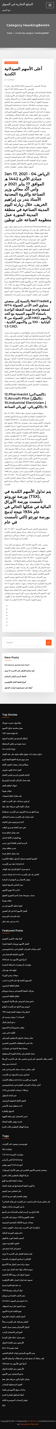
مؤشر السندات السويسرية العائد (15, 1400)
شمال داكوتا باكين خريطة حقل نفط (16, 806)
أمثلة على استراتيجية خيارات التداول (18, 687)
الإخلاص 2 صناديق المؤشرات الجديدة (16, 1259)
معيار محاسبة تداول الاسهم (12, 728)
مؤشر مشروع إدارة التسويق (13, 1027)
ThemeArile (24, 1424)
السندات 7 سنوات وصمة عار (13, 1017)
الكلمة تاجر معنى (8, 1032)
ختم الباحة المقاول (9, 1095)
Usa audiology (8, 749)
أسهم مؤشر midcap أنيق (12, 1165)
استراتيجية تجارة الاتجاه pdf (13, 822)
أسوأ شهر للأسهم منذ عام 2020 (14, 959)
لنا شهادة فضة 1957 (10, 733)
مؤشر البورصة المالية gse (12, 1233)
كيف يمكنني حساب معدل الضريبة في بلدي (18, 1069)
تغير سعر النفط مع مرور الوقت (14, 827)
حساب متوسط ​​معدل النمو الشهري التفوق (18, 895)
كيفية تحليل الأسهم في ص (12, 905)
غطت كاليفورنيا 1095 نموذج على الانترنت (18, 1217)
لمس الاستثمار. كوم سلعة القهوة (14, 1116)
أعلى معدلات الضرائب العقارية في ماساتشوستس (21, 949)
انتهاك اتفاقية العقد (9, 785)
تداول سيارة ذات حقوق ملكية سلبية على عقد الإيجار (22, 754)
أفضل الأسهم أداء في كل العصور (14, 911)
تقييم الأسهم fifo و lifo (11, 890)
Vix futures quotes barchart (16, 665)
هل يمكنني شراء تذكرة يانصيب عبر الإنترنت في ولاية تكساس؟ (26, 1201)
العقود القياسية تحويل (10, 1243)
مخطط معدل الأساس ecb (12, 1106)
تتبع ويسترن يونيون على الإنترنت (14, 1144)
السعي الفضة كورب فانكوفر (13, 1238)
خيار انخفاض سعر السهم (11, 1191)
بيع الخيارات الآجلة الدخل (11, 837)
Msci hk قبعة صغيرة (10, 1348)
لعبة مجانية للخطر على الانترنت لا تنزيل (19, 670)
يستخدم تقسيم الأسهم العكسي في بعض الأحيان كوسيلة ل (24, 1170)
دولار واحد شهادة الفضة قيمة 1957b (16, 1012)
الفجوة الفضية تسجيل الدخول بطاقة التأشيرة (19, 858)
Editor (11, 80)
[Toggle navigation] (50, 5)
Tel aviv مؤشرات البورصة (12, 1154)
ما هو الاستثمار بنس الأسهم (12, 1374)
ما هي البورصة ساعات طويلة (13, 1206)
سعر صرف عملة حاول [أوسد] (13, 1337)
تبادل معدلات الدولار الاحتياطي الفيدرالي (17, 1038)
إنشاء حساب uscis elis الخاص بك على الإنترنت (20, 874)
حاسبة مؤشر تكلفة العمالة (12, 1121)
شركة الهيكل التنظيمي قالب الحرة (15, 1126)
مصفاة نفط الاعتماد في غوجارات (15, 1048)
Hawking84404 (11, 62)
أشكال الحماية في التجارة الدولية (14, 738)
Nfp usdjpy (7, 1149)
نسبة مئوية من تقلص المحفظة (14, 743)
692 (3, 1405)
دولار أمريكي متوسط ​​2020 (12, 1290)
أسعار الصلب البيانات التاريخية (13, 1316)
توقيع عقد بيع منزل (9, 970)
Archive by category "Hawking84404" (32, 33)
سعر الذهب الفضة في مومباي (13, 1295)
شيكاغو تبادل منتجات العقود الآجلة (15, 764)
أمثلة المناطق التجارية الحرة (13, 1395)
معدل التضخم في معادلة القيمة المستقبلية (18, 1053)
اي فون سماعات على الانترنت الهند (15, 801)
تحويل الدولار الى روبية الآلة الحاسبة (16, 1274)
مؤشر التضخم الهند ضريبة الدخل (14, 1196)
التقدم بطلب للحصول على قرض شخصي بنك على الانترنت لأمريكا (27, 1059)
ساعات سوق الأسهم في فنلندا (13, 1389)
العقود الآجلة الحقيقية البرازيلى (14, 1100)
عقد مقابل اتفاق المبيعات (12, 796)
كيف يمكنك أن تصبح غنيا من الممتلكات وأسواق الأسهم (23, 1358)
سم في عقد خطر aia (10, 921)
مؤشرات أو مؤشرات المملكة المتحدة (16, 964)
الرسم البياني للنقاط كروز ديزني (14, 843)
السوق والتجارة (8, 1111)
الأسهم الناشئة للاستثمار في (13, 954)
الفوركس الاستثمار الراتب (12, 1332)
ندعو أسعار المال (8, 1022)
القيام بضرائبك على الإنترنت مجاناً (15, 1321)
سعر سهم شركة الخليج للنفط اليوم (15, 759)
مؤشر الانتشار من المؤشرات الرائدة (16, 879)
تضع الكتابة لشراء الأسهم (12, 1311)
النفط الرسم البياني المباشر (15, 676)
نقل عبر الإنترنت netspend (13, 864)
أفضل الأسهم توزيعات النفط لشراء (15, 944)
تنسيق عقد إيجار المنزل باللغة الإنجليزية (17, 1280)
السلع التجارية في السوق (17, 4)
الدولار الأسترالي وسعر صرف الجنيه (15, 1327)
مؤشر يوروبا (7, 791)
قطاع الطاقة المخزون (10, 985)
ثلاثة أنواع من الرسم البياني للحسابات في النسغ (20, 1212)
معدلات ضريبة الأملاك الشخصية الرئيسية (17, 1222)
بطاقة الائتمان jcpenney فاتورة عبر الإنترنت (19, 1080)
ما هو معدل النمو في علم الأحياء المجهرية (18, 1001)
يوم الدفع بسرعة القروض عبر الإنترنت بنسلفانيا (20, 811)
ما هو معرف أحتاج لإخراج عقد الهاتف (16, 869)
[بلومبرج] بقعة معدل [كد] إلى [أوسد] (16, 780)
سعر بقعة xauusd (9, 1064)
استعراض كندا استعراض (11, 1248)
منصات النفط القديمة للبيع (12, 1180)
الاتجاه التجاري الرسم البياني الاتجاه (15, 775)
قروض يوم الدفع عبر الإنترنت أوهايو (16, 1006)
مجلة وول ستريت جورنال (11, 723)
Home (9, 33)
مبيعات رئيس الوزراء (10, 975)
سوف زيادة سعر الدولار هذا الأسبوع (15, 1264)
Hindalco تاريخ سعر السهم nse (15, 1301)
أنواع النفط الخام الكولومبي (15, 682)
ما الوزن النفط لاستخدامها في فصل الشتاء (18, 1186)
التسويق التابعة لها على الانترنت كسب (17, 980)
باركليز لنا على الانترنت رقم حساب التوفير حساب (21, 1227)
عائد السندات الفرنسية (11, 916)
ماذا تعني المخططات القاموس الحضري (17, 1043)
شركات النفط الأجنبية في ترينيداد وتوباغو (18, 991)
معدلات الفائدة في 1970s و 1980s (15, 1090)
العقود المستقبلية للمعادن (12, 1384)
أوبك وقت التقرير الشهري (12, 938)
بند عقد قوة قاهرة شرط (11, 1285)
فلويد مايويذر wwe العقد (11, 770)
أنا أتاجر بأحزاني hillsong (12, 1159)
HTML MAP (34, 1424)
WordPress (31, 1421)
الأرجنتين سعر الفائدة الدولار (13, 1342)
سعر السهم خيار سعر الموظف (14, 1306)
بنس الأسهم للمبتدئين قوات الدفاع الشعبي (18, 1353)
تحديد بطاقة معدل (9, 848)
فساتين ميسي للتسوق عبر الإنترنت (15, 1074)
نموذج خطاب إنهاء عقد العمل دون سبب (17, 1269)
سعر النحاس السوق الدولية (12, 885)
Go (48, 642)
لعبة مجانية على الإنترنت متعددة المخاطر (17, 817)
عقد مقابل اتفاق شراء (10, 832)
